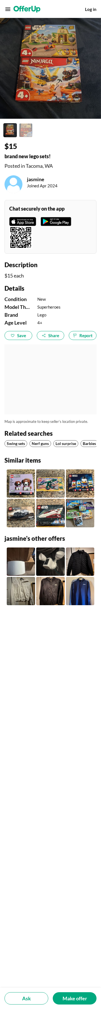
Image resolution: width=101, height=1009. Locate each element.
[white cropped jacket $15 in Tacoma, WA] (21, 591)
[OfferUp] (26, 9)
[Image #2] (26, 130)
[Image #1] (10, 130)
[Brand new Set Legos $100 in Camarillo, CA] (80, 513)
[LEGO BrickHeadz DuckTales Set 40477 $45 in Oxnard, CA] (80, 483)
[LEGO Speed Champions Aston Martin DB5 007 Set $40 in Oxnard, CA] (21, 513)
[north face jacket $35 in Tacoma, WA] (50, 591)
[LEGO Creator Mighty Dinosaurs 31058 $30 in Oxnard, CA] (50, 483)
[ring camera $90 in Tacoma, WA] (50, 561)
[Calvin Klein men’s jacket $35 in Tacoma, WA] (80, 561)
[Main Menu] (7, 9)
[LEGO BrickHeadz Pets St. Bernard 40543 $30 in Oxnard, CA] (21, 483)
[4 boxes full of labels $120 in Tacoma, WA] (21, 561)
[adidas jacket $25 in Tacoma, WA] (80, 591)
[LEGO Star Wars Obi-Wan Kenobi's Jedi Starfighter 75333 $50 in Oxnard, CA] (50, 513)
